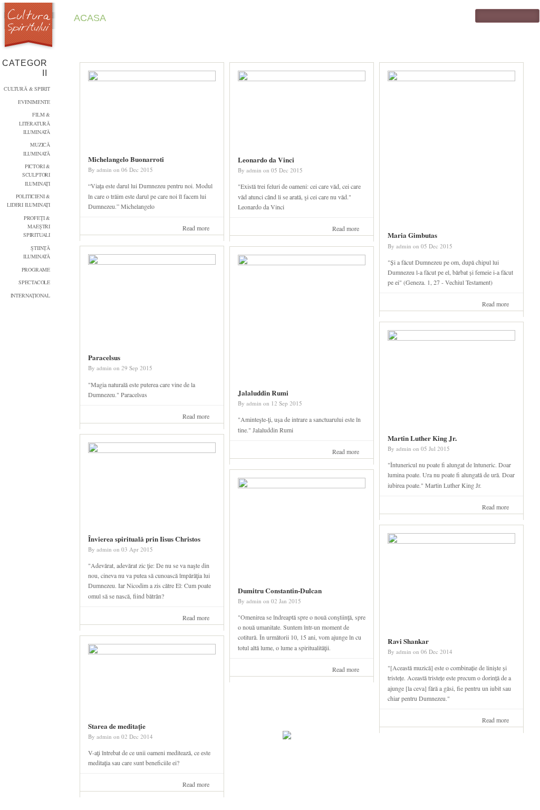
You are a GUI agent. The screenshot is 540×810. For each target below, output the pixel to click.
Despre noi (321, 18)
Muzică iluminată (36, 149)
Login (256, 18)
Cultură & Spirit (27, 88)
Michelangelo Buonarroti (126, 159)
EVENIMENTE (34, 101)
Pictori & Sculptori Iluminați (36, 174)
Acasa (90, 18)
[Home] (29, 27)
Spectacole (34, 282)
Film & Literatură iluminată (34, 123)
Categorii (24, 68)
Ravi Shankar (408, 641)
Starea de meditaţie (117, 726)
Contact (197, 18)
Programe (36, 269)
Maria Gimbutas (412, 235)
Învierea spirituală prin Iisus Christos (144, 539)
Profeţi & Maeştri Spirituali (36, 226)
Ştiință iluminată (36, 252)
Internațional (30, 295)
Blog (140, 18)
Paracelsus (104, 357)
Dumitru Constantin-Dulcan (280, 590)
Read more (198, 229)
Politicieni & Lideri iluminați (28, 200)
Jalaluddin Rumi (263, 393)
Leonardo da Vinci (266, 160)
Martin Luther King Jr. (422, 438)
